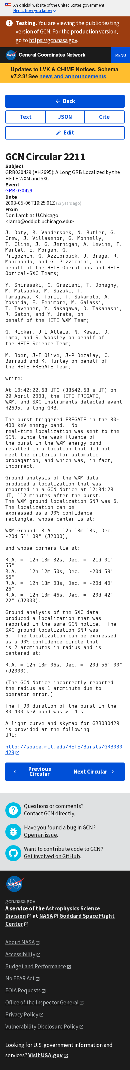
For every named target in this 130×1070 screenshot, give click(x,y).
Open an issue (40, 834)
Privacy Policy (21, 1014)
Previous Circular (39, 771)
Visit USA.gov (45, 1055)
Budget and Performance (35, 966)
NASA (46, 915)
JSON (65, 116)
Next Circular (90, 771)
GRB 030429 (18, 190)
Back (69, 101)
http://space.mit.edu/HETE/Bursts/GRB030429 (63, 749)
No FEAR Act (20, 978)
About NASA (20, 942)
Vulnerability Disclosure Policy (41, 1026)
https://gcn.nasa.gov (53, 40)
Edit (69, 132)
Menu (120, 55)
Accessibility (20, 954)
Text (26, 116)
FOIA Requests (23, 990)
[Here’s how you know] (65, 8)
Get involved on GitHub (52, 856)
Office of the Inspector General (42, 1002)
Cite (104, 116)
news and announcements (72, 76)
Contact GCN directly (49, 813)
